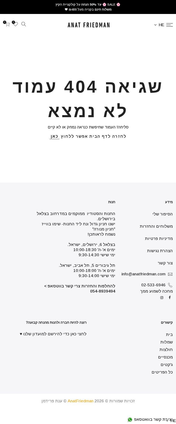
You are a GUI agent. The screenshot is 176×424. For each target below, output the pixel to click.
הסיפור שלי (162, 214)
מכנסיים (165, 357)
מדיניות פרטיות (159, 238)
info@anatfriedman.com (143, 274)
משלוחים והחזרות (156, 226)
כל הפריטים (162, 372)
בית (169, 334)
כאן (54, 136)
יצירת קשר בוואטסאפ (153, 419)
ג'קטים (167, 364)
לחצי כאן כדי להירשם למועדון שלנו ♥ (53, 334)
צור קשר (165, 263)
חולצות (166, 349)
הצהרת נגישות (160, 251)
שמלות (166, 342)
